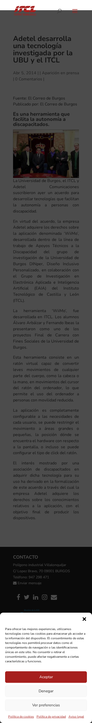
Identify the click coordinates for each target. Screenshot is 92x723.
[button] (84, 619)
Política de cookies (21, 717)
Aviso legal (76, 717)
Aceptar (46, 676)
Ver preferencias (46, 705)
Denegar (46, 691)
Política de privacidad (51, 717)
